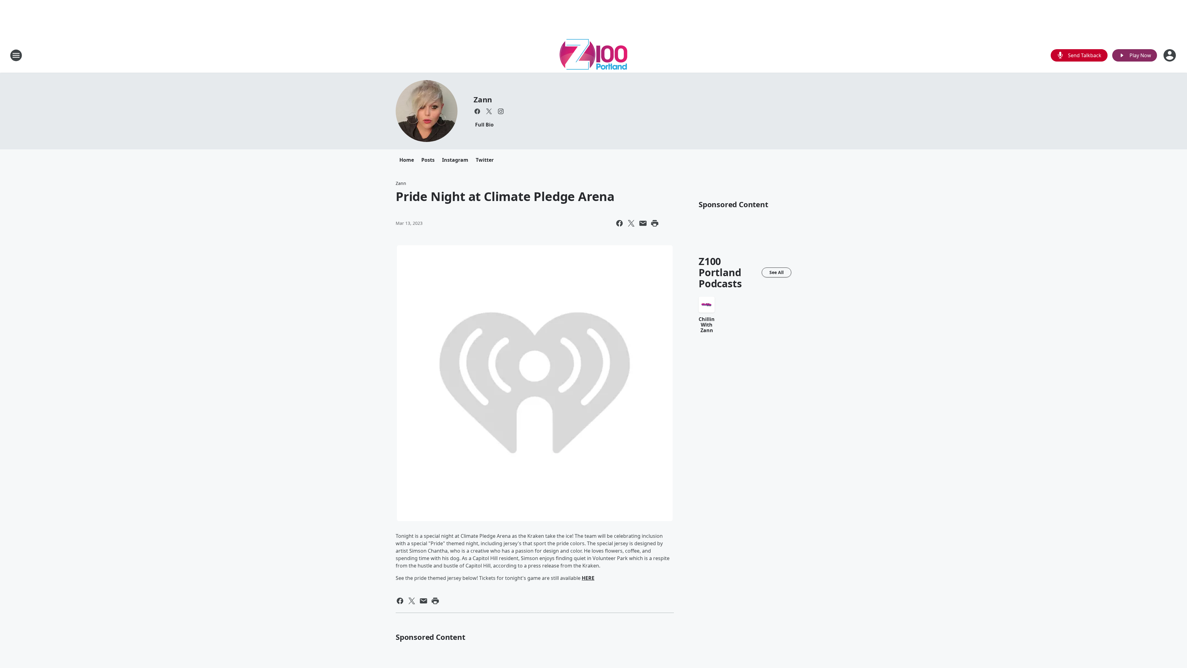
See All (776, 272)
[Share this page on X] (631, 223)
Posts (428, 159)
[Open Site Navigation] (16, 55)
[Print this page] (654, 223)
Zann (483, 99)
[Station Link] (593, 55)
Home (406, 159)
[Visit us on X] (489, 111)
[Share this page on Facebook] (619, 223)
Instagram (455, 159)
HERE (588, 578)
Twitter (485, 159)
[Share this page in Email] (643, 223)
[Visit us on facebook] (477, 111)
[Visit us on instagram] (500, 111)
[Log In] (1170, 55)
